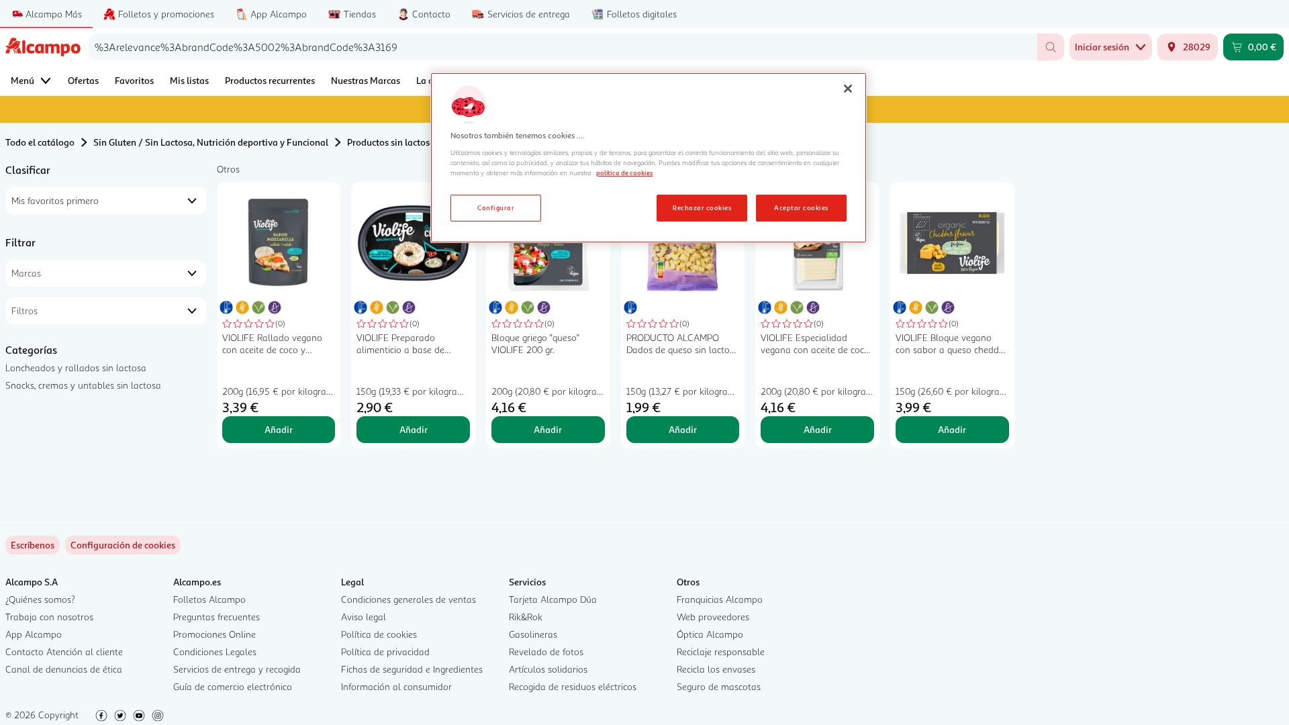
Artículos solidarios (548, 669)
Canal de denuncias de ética (63, 669)
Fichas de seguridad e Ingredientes (412, 669)
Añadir (279, 429)
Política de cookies (379, 634)
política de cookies (624, 172)
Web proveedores (713, 616)
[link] (123, 545)
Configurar (495, 207)
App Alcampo (33, 634)
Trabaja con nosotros (49, 616)
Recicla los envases (716, 669)
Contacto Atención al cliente (64, 651)
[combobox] (563, 47)
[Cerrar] (848, 88)
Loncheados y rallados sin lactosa (75, 367)
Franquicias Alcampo (720, 599)
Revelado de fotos (546, 651)
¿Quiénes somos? (40, 599)
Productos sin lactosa (391, 142)
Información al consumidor (396, 686)
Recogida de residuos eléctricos (572, 686)
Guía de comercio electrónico (232, 686)
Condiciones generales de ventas (408, 599)
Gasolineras (533, 634)
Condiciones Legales (214, 651)
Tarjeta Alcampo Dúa (553, 599)
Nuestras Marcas (365, 80)
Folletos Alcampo (209, 599)
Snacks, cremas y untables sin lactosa (83, 385)
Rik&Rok (525, 616)
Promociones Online (214, 634)
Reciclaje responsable (721, 651)
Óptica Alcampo (710, 634)
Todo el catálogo (40, 142)
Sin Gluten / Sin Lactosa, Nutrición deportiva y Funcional (210, 142)
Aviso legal (363, 616)
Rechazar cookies (702, 207)
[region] (648, 157)
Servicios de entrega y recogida (237, 669)
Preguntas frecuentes (216, 616)
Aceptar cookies (801, 207)
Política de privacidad (385, 651)
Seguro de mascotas (719, 686)
